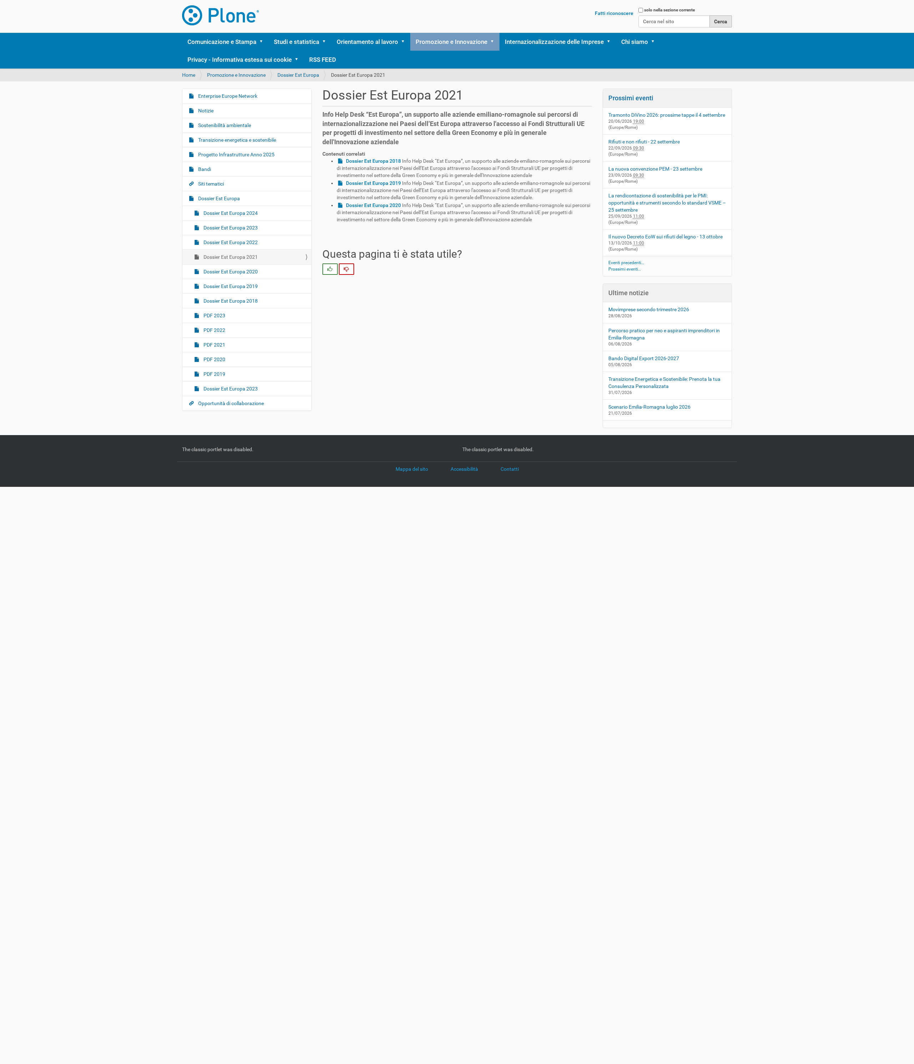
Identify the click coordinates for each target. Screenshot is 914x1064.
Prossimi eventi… (624, 269)
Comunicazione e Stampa (221, 41)
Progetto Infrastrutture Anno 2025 (236, 154)
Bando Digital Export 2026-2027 (643, 358)
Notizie (205, 111)
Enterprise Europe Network (227, 96)
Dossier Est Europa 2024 (230, 213)
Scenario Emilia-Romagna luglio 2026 (649, 407)
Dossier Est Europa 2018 (230, 301)
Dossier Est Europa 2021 (230, 257)
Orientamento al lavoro (367, 41)
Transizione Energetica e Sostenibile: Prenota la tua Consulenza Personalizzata (664, 382)
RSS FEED (322, 59)
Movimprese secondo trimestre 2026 (648, 309)
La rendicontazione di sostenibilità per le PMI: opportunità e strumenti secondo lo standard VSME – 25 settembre (667, 203)
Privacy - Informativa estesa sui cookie (239, 59)
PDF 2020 (213, 359)
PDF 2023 (213, 315)
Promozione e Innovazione (451, 41)
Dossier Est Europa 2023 (230, 228)
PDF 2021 (213, 345)
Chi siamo (634, 41)
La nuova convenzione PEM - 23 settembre (655, 169)
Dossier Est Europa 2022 (230, 242)
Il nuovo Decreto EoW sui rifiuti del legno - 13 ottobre (665, 236)
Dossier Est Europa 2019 (230, 286)
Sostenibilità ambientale (224, 125)
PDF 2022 (213, 330)
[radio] (330, 269)
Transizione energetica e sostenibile (236, 140)
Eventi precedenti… (626, 262)
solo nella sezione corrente (669, 9)
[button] (263, 42)
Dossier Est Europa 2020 (230, 271)
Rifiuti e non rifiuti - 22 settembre (644, 142)
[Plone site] (220, 15)
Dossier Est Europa (298, 75)
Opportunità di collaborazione (230, 403)
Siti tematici (210, 184)
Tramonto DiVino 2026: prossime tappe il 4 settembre (666, 115)
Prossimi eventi (630, 98)
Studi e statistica (296, 41)
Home (188, 75)
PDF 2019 (213, 374)
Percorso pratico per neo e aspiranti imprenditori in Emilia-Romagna (664, 334)
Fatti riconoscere (614, 13)
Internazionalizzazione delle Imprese (554, 41)
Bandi (204, 169)
